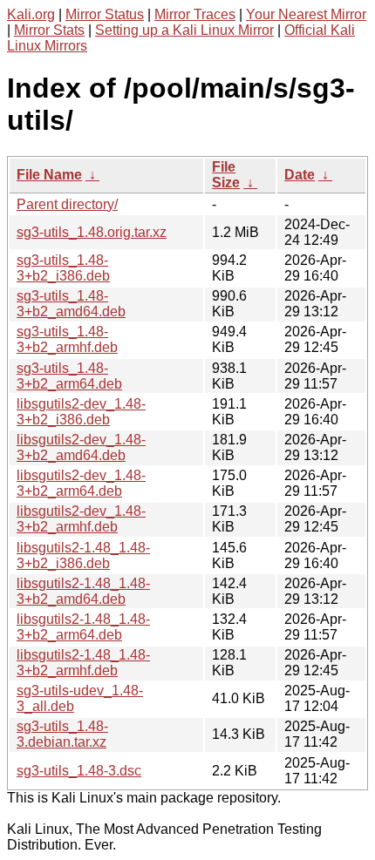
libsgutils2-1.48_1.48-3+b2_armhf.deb (83, 662)
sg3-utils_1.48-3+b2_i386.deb (63, 268)
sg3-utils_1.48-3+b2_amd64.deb (71, 303)
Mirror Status (104, 14)
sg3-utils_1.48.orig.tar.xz (92, 232)
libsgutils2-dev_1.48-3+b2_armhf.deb (81, 519)
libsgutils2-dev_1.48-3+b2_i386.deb (81, 411)
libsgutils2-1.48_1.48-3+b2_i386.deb (83, 555)
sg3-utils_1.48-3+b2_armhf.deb (67, 339)
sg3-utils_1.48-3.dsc (79, 770)
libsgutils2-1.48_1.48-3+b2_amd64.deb (83, 591)
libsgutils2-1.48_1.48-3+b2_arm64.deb (83, 627)
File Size (226, 174)
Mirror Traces (194, 14)
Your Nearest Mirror (306, 14)
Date (299, 174)
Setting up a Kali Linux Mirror (184, 30)
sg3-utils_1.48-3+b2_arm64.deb (69, 376)
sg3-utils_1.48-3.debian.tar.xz (62, 734)
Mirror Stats (49, 30)
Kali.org (31, 14)
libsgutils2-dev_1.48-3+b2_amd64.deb (81, 447)
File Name (49, 174)
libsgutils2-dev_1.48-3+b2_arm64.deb (81, 483)
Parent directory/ (67, 204)
